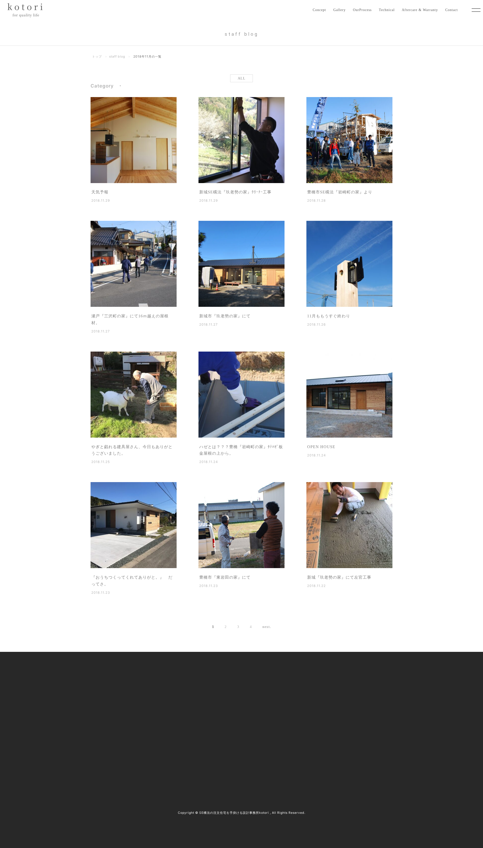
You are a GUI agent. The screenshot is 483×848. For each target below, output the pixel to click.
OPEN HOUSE (321, 447)
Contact (451, 10)
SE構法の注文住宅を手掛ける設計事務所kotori (234, 813)
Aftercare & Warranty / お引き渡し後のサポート (228, 734)
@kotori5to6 (112, 757)
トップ (97, 56)
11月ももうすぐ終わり (328, 316)
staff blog (117, 56)
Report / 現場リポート (317, 703)
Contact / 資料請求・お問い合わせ (327, 734)
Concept (319, 10)
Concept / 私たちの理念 (209, 671)
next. (266, 627)
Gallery (339, 10)
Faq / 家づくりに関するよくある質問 (329, 724)
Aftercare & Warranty (420, 10)
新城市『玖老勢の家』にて (225, 316)
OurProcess (362, 10)
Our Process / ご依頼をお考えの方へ (218, 692)
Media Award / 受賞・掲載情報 (324, 682)
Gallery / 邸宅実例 (204, 682)
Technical (387, 10)
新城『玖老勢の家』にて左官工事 (339, 577)
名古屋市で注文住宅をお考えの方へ (218, 703)
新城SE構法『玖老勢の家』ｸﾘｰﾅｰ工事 (235, 192)
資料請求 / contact (110, 766)
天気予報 (99, 192)
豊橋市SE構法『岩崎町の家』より (339, 192)
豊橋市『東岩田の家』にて (225, 577)
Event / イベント (313, 713)
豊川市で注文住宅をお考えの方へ (216, 713)
